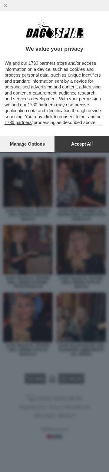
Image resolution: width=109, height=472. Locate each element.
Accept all (82, 143)
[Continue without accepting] (5, 5)
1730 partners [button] (42, 63)
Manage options (27, 143)
